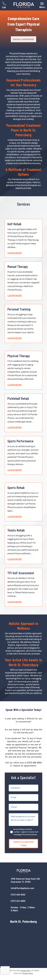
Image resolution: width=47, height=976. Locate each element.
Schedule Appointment (23, 39)
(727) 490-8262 (34, 762)
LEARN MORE (14, 253)
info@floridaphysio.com (22, 888)
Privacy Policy (28, 973)
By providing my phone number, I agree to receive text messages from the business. (25, 832)
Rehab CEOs (26, 971)
